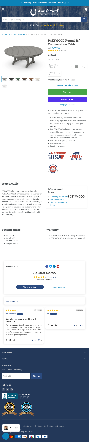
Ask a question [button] (59, 287)
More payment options (67, 105)
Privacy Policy (41, 426)
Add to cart (68, 92)
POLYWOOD (55, 48)
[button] (53, 50)
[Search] (84, 19)
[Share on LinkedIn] (54, 266)
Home (4, 34)
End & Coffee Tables (17, 34)
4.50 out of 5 (50, 277)
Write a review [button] (30, 287)
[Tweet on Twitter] (50, 266)
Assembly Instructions (59, 196)
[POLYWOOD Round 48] (24, 56)
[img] (10, 310)
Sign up (36, 376)
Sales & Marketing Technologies (22, 432)
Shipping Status (28, 426)
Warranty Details (57, 199)
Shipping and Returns (56, 426)
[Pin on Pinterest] (58, 266)
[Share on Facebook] (46, 266)
